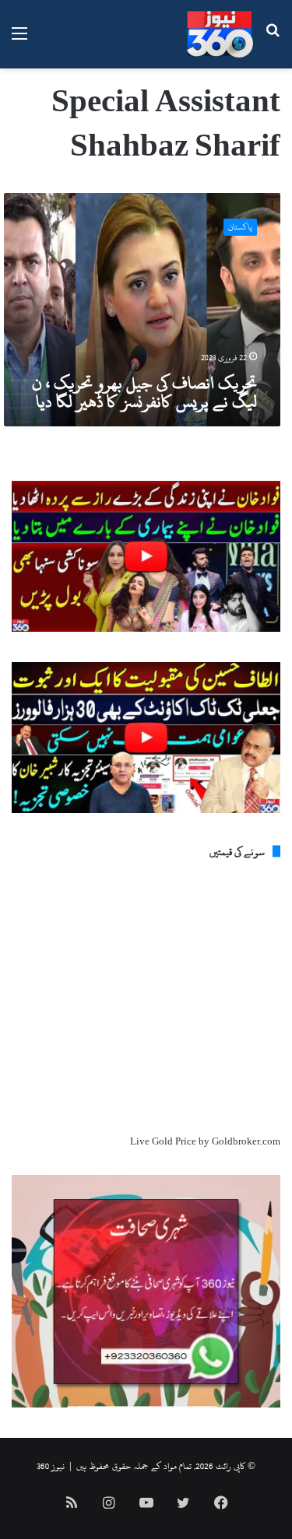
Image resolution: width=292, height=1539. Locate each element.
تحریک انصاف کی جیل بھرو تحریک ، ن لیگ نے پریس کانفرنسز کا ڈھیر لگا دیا (144, 392)
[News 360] (220, 34)
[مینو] (19, 40)
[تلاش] (272, 40)
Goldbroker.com (246, 1141)
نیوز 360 (51, 1465)
